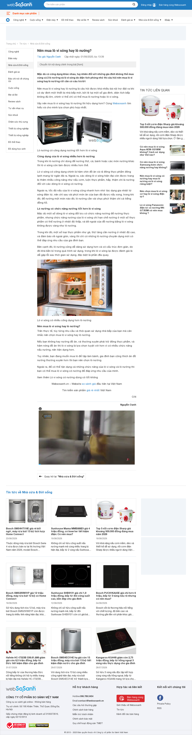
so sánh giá (89, 383)
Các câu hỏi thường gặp (85, 705)
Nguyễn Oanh (128, 404)
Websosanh (119, 103)
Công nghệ (18, 20)
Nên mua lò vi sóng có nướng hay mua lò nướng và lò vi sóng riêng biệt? (152, 179)
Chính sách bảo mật (82, 719)
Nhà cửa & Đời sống (149, 20)
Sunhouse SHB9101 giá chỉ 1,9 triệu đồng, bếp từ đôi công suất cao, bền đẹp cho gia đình (70, 595)
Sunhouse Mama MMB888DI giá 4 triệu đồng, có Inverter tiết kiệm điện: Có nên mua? (70, 531)
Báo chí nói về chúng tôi (18, 80)
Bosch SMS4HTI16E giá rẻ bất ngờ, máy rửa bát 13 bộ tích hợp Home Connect (25, 531)
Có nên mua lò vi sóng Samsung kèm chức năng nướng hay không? (153, 164)
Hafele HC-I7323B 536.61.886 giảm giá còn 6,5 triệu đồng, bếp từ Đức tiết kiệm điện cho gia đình (25, 660)
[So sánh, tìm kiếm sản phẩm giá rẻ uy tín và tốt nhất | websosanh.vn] (19, 5)
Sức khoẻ (113, 20)
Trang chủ (11, 44)
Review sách (98, 20)
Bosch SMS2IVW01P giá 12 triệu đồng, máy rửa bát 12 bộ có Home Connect (26, 595)
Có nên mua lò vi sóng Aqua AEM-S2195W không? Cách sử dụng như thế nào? (152, 150)
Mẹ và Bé (81, 20)
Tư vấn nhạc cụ (16, 108)
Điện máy (51, 20)
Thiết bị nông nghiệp (18, 135)
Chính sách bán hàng (83, 710)
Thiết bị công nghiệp (18, 128)
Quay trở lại (64, 476)
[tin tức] (8, 20)
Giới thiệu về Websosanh (129, 705)
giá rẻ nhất (93, 390)
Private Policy (164, 704)
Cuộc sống (35, 20)
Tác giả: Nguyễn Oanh (49, 56)
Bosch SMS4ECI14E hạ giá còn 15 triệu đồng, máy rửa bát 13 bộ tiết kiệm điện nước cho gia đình (71, 660)
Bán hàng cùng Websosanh (172, 5)
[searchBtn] (134, 4)
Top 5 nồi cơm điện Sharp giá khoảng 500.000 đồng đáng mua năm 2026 (162, 125)
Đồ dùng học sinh (17, 149)
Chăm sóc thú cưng (18, 122)
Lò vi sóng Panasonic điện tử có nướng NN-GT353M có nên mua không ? (152, 208)
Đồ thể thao (68, 20)
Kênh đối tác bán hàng (128, 714)
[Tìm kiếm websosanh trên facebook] (160, 698)
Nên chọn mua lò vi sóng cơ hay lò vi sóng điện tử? (153, 194)
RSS (159, 708)
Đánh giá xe (127, 20)
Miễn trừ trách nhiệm (83, 714)
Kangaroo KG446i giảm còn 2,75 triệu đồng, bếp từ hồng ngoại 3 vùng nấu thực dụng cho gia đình (115, 660)
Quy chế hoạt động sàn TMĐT (88, 723)
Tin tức (23, 44)
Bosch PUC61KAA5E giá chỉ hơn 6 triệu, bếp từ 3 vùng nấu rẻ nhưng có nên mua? (116, 595)
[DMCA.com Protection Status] (39, 725)
